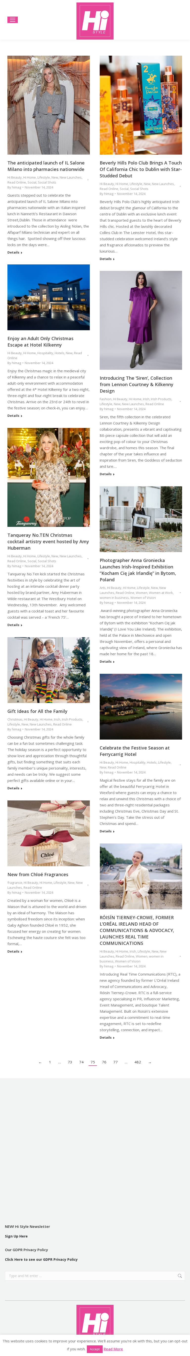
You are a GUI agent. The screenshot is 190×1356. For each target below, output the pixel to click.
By (14, 187)
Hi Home (29, 177)
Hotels (59, 353)
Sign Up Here (16, 1236)
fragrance (14, 882)
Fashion (106, 399)
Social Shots (47, 182)
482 (137, 1061)
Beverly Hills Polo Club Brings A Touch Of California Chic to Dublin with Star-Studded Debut (141, 169)
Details (13, 252)
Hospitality (45, 353)
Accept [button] (95, 1349)
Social (31, 182)
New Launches (71, 177)
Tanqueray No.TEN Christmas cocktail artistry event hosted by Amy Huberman (48, 541)
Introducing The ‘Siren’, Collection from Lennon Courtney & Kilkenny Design (136, 384)
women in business (114, 597)
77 (115, 1061)
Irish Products (161, 399)
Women (141, 592)
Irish (146, 399)
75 (93, 1061)
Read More (113, 1348)
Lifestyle (43, 177)
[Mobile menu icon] (12, 20)
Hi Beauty (14, 177)
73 (70, 1061)
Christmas (15, 719)
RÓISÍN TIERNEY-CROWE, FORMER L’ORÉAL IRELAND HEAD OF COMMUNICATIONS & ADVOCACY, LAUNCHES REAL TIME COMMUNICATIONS (137, 930)
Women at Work (161, 592)
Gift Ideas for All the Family (37, 711)
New (54, 177)
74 (81, 1061)
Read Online (16, 182)
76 (104, 1061)
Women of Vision (143, 597)
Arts (103, 587)
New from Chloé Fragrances (37, 874)
